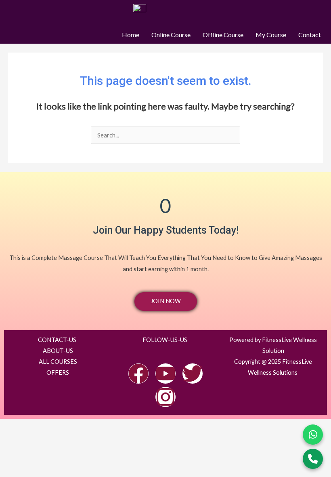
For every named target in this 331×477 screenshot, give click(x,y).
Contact (309, 34)
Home (130, 34)
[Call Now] (313, 459)
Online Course (171, 34)
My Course (271, 34)
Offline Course (223, 34)
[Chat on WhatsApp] (313, 434)
